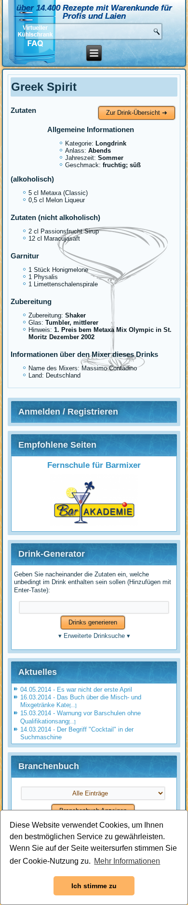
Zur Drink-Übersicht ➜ (136, 112)
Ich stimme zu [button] (94, 886)
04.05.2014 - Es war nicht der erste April (76, 689)
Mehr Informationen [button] (127, 861)
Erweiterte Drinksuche (94, 635)
